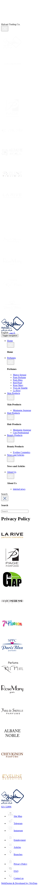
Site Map (18, 816)
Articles (17, 847)
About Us (11, 472)
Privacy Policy (20, 864)
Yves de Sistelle (20, 388)
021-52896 (6, 806)
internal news (19, 489)
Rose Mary (18, 385)
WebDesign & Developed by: (19, 883)
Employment (20, 840)
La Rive (16, 390)
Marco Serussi (19, 375)
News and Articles (15, 455)
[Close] (4, 28)
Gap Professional (21, 432)
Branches (18, 854)
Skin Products (13, 393)
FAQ (16, 871)
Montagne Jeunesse (22, 410)
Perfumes (11, 358)
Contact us (19, 878)
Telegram (18, 823)
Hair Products (13, 413)
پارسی (12, 332)
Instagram (18, 830)
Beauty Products (14, 435)
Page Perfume (19, 377)
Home (10, 340)
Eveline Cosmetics (21, 452)
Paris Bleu (18, 380)
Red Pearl (17, 382)
